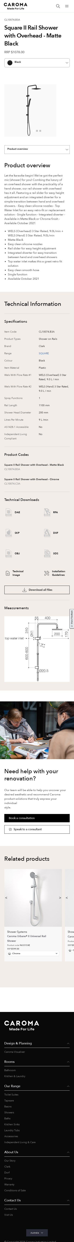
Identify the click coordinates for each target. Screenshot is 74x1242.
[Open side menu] (67, 6)
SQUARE (44, 353)
